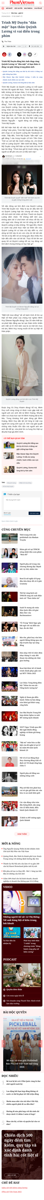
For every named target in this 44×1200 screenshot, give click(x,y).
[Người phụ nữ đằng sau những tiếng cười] (10, 777)
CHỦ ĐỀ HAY (11, 1182)
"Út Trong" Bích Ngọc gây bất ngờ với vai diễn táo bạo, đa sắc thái (30, 625)
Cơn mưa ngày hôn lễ (15, 995)
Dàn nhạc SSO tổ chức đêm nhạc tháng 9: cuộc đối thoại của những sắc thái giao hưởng (31, 657)
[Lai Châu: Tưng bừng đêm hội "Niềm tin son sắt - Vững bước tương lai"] (10, 686)
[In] (30, 54)
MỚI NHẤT (9, 8)
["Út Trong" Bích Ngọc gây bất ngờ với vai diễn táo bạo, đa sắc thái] (10, 627)
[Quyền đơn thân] (22, 975)
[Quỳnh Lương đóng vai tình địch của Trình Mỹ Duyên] (22, 365)
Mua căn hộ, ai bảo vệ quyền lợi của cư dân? (23, 1122)
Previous (4, 1043)
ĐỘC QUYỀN (18, 8)
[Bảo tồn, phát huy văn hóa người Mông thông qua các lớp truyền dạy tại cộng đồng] (10, 641)
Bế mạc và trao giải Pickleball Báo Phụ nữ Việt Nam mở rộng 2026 (22, 1063)
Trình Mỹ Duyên (8, 486)
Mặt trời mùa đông (25, 483)
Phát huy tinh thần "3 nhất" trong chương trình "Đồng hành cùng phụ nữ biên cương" (32, 946)
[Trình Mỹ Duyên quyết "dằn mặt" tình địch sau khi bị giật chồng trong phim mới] (22, 175)
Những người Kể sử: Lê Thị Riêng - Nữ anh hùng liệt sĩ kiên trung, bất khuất (22, 920)
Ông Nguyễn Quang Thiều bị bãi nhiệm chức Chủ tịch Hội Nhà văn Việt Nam (21, 850)
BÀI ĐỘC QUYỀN (15, 1012)
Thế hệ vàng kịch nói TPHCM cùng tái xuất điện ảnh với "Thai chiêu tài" (31, 595)
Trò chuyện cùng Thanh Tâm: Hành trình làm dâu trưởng (23, 1002)
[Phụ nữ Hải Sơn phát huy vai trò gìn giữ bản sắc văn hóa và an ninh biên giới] (10, 791)
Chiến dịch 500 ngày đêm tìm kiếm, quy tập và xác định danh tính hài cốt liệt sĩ (21, 1145)
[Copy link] (35, 54)
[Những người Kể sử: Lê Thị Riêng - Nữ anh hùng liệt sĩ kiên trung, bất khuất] (22, 903)
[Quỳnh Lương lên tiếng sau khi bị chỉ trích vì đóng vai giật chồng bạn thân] (9, 445)
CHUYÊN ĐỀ (38, 8)
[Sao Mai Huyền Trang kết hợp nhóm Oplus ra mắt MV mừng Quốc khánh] (10, 716)
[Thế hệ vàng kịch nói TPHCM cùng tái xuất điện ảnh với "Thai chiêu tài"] (10, 597)
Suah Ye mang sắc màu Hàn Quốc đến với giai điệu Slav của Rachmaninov (29, 611)
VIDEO (7, 887)
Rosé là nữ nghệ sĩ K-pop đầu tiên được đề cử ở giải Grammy (31, 581)
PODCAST (10, 959)
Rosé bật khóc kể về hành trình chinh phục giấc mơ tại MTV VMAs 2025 (30, 671)
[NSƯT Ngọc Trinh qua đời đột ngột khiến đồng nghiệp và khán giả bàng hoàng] (10, 731)
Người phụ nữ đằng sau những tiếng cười (30, 774)
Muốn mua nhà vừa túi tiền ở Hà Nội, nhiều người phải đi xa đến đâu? (22, 1102)
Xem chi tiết (12, 1175)
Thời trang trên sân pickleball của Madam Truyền (29, 537)
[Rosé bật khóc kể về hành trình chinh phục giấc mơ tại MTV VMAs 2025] (10, 672)
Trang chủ (5, 13)
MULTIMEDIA (28, 8)
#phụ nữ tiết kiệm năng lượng (14, 1188)
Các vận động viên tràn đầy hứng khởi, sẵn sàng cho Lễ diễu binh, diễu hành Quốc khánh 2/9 (30, 806)
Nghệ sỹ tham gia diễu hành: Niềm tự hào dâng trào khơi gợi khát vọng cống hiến (30, 701)
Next (40, 1043)
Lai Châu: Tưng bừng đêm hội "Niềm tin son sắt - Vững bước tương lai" (31, 685)
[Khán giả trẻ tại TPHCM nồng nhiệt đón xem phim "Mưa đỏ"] (10, 553)
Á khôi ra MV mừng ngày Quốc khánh (30, 818)
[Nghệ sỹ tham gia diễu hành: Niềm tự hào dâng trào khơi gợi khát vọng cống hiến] (10, 701)
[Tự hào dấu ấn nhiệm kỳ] (11, 932)
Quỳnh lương (12, 483)
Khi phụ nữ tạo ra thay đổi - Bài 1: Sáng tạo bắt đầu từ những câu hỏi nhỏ (22, 872)
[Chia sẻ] (24, 54)
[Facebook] (9, 54)
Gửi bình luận (34, 513)
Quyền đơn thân (14, 989)
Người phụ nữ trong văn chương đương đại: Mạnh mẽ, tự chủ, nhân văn (30, 566)
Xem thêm (22, 834)
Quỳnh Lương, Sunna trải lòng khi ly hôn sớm (19, 83)
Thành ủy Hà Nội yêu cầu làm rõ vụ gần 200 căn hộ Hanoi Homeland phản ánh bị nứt (21, 864)
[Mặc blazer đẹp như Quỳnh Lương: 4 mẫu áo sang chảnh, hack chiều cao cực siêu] (9, 455)
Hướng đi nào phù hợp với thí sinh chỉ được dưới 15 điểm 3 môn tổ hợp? (22, 1112)
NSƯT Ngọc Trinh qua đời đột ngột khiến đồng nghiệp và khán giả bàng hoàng (30, 731)
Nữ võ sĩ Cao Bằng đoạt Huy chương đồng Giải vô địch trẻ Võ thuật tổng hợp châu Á (31, 762)
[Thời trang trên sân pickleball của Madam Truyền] (10, 538)
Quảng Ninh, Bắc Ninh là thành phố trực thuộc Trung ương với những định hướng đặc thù (22, 857)
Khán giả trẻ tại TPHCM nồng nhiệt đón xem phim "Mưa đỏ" (31, 552)
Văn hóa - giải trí (17, 13)
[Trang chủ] (3, 8)
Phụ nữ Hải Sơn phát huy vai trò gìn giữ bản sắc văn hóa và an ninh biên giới (31, 790)
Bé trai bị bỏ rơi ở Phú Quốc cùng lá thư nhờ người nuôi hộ (23, 1082)
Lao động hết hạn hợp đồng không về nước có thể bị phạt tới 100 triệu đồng (22, 1092)
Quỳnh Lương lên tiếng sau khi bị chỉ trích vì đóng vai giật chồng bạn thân (22, 72)
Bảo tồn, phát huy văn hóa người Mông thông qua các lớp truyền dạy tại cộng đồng (31, 641)
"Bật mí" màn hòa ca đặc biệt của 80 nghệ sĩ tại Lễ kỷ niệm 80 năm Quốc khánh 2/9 (30, 746)
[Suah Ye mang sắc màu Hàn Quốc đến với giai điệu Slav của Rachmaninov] (10, 611)
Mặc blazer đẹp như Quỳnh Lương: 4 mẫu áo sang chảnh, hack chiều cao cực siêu (22, 78)
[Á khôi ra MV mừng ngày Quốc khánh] (10, 821)
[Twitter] (19, 54)
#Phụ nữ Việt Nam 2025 (12, 1192)
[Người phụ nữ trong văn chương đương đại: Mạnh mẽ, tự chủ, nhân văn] (10, 568)
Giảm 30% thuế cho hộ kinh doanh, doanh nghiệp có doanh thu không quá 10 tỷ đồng (20, 879)
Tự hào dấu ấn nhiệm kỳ (9, 942)
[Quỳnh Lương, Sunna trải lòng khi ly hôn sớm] (9, 469)
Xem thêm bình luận (10, 521)
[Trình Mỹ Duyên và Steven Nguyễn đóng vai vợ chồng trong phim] (22, 275)
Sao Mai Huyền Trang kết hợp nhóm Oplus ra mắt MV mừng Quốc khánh (30, 715)
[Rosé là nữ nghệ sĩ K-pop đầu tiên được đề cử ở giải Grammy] (10, 582)
